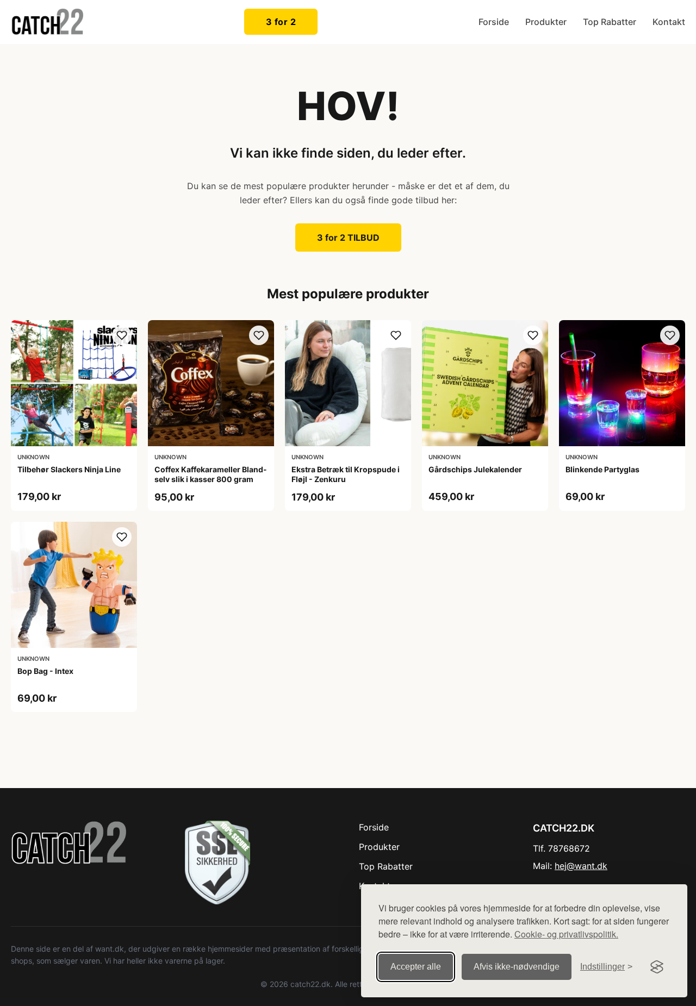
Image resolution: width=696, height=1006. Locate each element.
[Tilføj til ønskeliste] (122, 335)
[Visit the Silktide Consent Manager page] (657, 967)
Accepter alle (415, 966)
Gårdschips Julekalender (475, 469)
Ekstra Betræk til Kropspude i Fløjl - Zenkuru (345, 474)
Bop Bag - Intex (45, 671)
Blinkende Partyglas (602, 469)
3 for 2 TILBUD (348, 237)
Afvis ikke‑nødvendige (517, 966)
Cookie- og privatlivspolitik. (566, 934)
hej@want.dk (581, 865)
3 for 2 (281, 21)
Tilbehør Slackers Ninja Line (69, 469)
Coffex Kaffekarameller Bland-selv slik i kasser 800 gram (210, 474)
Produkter (546, 21)
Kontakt (668, 21)
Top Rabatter (609, 21)
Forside (493, 21)
